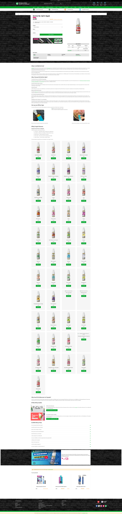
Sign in (46, 469)
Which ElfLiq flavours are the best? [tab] (36, 433)
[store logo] (23, 3)
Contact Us (16, 502)
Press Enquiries (64, 504)
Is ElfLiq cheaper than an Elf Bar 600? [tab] (36, 435)
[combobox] (53, 3)
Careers (63, 505)
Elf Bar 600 (48, 68)
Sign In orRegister (101, 2)
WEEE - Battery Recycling (42, 506)
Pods (56, 7)
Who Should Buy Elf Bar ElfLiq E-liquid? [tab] (36, 425)
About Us (63, 502)
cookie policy (84, 513)
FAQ (15, 506)
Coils (71, 7)
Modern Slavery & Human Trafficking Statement (45, 505)
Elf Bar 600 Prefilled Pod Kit (80, 486)
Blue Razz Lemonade (83, 80)
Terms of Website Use (42, 504)
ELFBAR (32, 68)
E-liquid (43, 7)
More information (98, 503)
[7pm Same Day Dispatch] (80, 9)
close (86, 513)
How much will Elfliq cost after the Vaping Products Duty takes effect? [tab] (41, 437)
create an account (50, 469)
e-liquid (76, 407)
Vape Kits (60, 7)
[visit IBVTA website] (104, 502)
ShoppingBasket (105, 5)
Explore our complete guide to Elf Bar (52, 418)
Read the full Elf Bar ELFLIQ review (52, 410)
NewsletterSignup (94, 5)
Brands (38, 7)
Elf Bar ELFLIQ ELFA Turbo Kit (41, 486)
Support (16, 505)
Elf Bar (34, 55)
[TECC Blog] (106, 506)
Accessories (80, 7)
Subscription (69, 50)
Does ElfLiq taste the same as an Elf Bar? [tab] (37, 427)
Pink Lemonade (41, 81)
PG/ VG (36, 91)
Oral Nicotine (66, 7)
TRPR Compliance (41, 507)
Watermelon (37, 81)
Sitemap (40, 508)
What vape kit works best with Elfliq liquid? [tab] (37, 431)
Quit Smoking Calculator (18, 507)
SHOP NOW (38, 158)
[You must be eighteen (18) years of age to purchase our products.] (98, 502)
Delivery (16, 503)
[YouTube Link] (103, 506)
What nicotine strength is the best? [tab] (36, 429)
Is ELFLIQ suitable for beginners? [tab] (36, 444)
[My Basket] (105, 3)
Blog (84, 7)
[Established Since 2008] (49, 9)
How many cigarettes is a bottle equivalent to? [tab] (38, 446)
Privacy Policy (40, 503)
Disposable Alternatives (49, 7)
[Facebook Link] (96, 506)
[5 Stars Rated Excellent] (34, 9)
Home (18, 14)
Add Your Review (59, 19)
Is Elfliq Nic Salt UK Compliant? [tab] (35, 440)
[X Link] (99, 506)
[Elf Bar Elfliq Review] (38, 412)
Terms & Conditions (41, 502)
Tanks (75, 7)
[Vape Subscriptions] (65, 9)
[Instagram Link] (101, 506)
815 (87, 488)
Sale (88, 7)
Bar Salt (79, 55)
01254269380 (98, 5)
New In (34, 7)
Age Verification (17, 504)
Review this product (45, 488)
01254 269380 (97, 2)
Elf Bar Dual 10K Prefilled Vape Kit (61, 486)
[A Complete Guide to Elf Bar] (38, 420)
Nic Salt (77, 55)
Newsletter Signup (94, 2)
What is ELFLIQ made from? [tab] (35, 442)
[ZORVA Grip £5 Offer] (47, 43)
